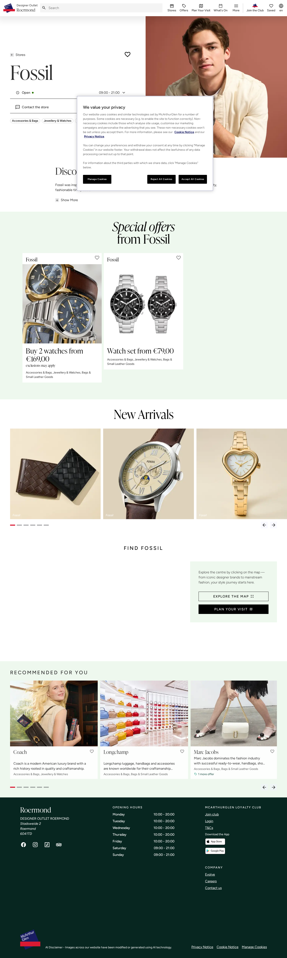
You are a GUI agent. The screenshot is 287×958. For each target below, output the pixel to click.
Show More (69, 200)
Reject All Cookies (161, 179)
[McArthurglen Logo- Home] (9, 8)
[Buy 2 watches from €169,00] (62, 303)
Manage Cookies (254, 947)
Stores (20, 55)
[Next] (273, 525)
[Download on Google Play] (215, 850)
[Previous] (264, 525)
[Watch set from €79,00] (143, 303)
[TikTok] (47, 844)
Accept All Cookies (193, 179)
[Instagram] (35, 844)
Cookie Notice (227, 947)
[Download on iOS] (215, 841)
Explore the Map (231, 596)
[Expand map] (98, 607)
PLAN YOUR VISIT (231, 609)
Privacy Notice (202, 947)
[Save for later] (127, 54)
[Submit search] (44, 7)
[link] (27, 8)
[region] (145, 143)
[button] (97, 258)
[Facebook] (23, 844)
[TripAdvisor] (58, 844)
